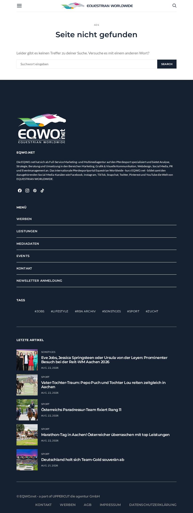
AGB (88, 505)
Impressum (110, 505)
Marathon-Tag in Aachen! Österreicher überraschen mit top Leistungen (105, 434)
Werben (24, 219)
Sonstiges (112, 311)
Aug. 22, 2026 (49, 367)
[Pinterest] (35, 190)
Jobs (40, 311)
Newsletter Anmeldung (39, 280)
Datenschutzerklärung (153, 505)
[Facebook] (19, 190)
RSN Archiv (86, 311)
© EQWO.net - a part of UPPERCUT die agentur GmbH (58, 496)
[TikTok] (42, 190)
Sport (134, 311)
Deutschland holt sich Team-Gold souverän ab (82, 459)
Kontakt (24, 268)
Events (22, 256)
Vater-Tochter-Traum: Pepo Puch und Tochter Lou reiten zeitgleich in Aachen (103, 384)
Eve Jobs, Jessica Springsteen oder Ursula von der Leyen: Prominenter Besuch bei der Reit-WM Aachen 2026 (104, 359)
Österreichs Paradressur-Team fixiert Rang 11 (81, 409)
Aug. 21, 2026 (49, 465)
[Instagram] (27, 190)
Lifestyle (60, 311)
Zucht (153, 311)
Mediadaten (27, 243)
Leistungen (27, 231)
